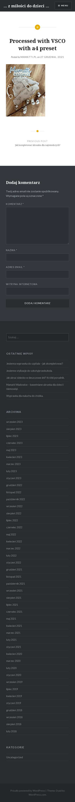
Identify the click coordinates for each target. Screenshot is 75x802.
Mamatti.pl (29, 57)
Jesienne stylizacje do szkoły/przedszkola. (29, 370)
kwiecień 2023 (14, 457)
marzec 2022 (13, 548)
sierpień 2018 (13, 724)
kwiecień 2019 (14, 696)
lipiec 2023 (12, 435)
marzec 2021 (13, 632)
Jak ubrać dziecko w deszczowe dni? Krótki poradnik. (35, 377)
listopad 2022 (13, 492)
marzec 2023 (13, 464)
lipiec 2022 (12, 520)
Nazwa (11, 250)
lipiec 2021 (12, 604)
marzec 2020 (13, 660)
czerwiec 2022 (14, 527)
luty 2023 (11, 471)
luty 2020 (11, 668)
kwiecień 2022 (14, 541)
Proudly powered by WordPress (27, 790)
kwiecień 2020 (14, 653)
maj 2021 (11, 618)
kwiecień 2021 (14, 625)
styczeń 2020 (13, 675)
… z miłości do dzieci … (26, 5)
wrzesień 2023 (14, 421)
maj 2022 (11, 534)
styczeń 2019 (13, 703)
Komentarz (15, 204)
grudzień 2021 (14, 569)
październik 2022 (15, 499)
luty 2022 (11, 555)
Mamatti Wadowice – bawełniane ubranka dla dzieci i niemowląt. (35, 386)
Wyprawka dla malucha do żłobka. (24, 395)
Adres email (15, 267)
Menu (64, 5)
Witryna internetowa (22, 284)
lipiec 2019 (12, 689)
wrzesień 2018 (14, 717)
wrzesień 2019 (14, 681)
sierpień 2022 (13, 513)
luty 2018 (11, 731)
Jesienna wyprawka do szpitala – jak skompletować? (34, 363)
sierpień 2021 (13, 597)
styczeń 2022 (13, 562)
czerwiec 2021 (14, 611)
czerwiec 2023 (14, 442)
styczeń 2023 (13, 478)
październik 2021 (15, 583)
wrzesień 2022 (14, 506)
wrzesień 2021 (14, 590)
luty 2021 (11, 639)
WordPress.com (37, 794)
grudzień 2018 (14, 710)
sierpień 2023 (13, 429)
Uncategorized (14, 757)
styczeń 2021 (13, 646)
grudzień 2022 (14, 485)
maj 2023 (11, 450)
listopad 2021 (13, 576)
